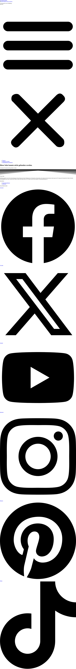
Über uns (3, 160)
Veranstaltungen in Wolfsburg (7, 162)
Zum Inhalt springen (3, 0)
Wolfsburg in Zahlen (5, 161)
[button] (38, 82)
